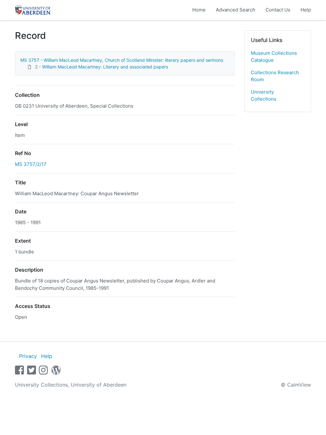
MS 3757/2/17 (30, 164)
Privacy (28, 356)
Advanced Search (235, 10)
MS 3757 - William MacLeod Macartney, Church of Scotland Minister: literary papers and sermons (121, 60)
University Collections (263, 95)
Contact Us (278, 10)
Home (199, 10)
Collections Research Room (275, 76)
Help (306, 10)
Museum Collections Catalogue (274, 56)
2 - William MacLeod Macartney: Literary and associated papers (101, 66)
